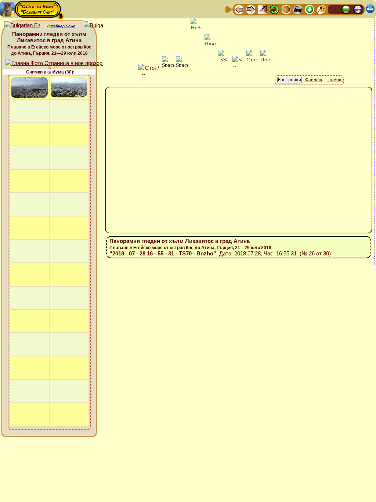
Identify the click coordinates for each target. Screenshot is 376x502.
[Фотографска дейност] (297, 9)
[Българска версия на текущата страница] (101, 25)
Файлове (314, 79)
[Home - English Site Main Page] (357, 9)
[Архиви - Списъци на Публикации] (262, 9)
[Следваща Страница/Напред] (250, 9)
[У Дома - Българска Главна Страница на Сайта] (345, 9)
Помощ (335, 79)
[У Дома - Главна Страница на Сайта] (334, 9)
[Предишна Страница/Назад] (239, 9)
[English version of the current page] (22, 25)
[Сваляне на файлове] (309, 9)
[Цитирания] (274, 9)
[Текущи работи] (286, 9)
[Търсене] (321, 9)
